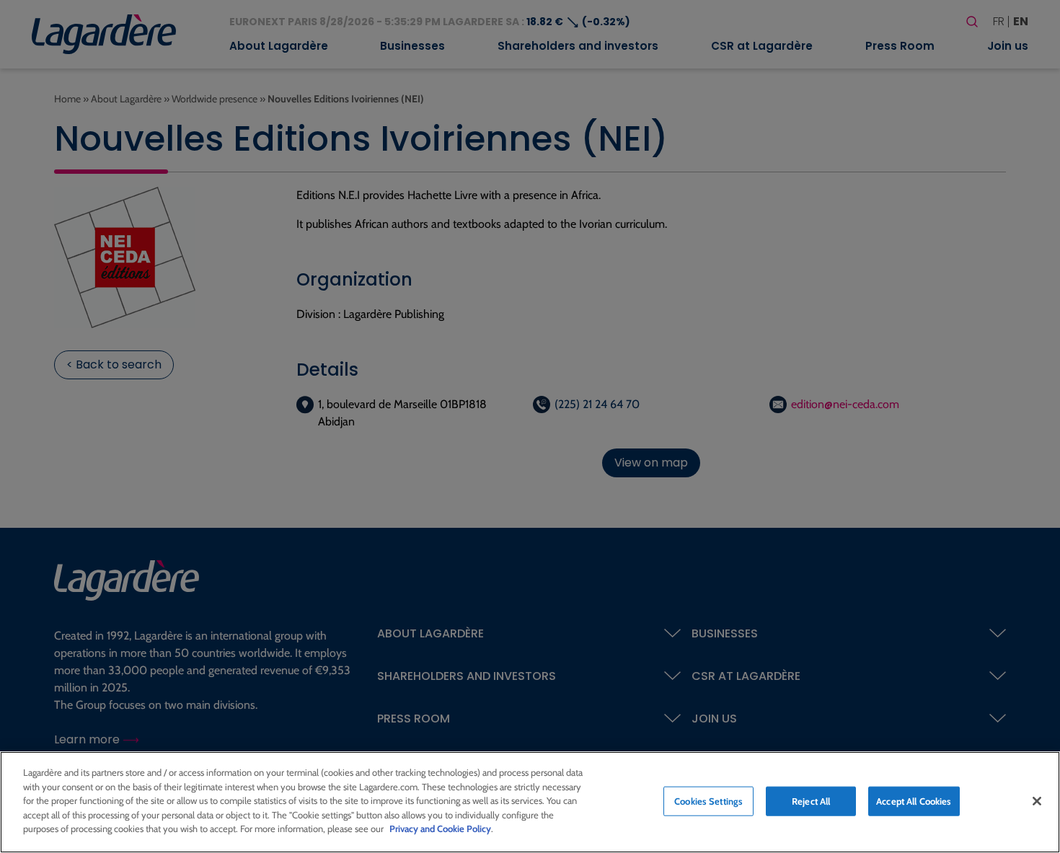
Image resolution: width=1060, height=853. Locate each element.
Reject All (811, 800)
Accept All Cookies (913, 800)
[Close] (1037, 801)
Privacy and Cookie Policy (440, 828)
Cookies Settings (708, 800)
